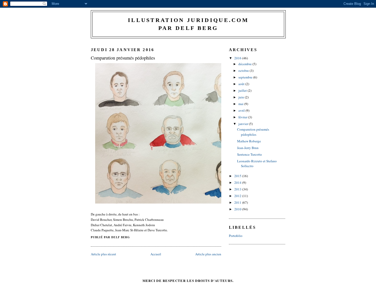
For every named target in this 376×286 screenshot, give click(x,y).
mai (241, 103)
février (243, 117)
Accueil (155, 254)
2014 (238, 182)
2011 (238, 202)
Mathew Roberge (249, 141)
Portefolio (235, 235)
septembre (245, 77)
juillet (243, 90)
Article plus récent (103, 254)
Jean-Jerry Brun (248, 147)
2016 (238, 58)
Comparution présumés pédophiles (123, 58)
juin (241, 97)
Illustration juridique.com (188, 20)
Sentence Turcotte (249, 154)
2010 (238, 209)
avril (242, 110)
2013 (238, 189)
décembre (245, 64)
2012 (238, 195)
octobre (244, 70)
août (241, 84)
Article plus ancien (208, 254)
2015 (238, 176)
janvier (243, 123)
